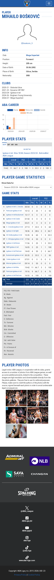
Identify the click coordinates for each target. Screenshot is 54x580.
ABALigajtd (27, 531)
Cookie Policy (34, 575)
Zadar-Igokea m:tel (13, 259)
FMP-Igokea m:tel (12, 247)
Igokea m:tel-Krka (12, 267)
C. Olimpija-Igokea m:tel (14, 239)
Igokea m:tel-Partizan (14, 251)
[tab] (4, 144)
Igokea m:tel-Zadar (13, 219)
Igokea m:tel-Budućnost (14, 215)
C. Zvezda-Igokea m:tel (14, 227)
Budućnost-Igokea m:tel (14, 255)
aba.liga (27, 540)
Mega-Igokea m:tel (13, 223)
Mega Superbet (32, 55)
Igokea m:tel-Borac (13, 243)
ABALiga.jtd (27, 521)
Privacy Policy (20, 575)
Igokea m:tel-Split (12, 231)
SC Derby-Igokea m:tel (14, 235)
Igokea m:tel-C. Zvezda (14, 207)
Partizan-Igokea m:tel (14, 211)
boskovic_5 (28, 43)
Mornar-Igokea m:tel (13, 263)
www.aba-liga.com (27, 560)
